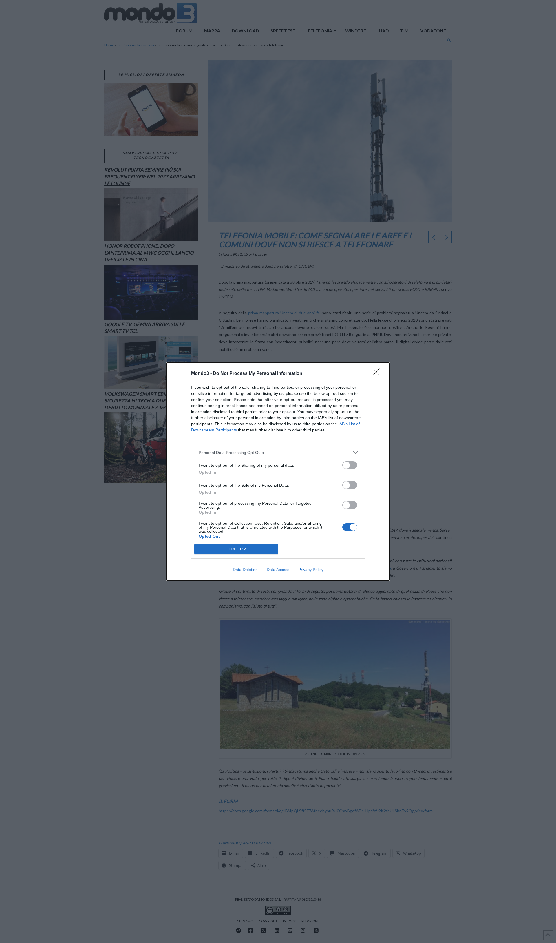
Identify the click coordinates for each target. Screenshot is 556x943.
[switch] (349, 465)
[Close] (378, 373)
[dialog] (278, 471)
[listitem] (278, 452)
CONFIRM (236, 549)
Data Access (278, 569)
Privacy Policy (310, 569)
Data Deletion (245, 569)
